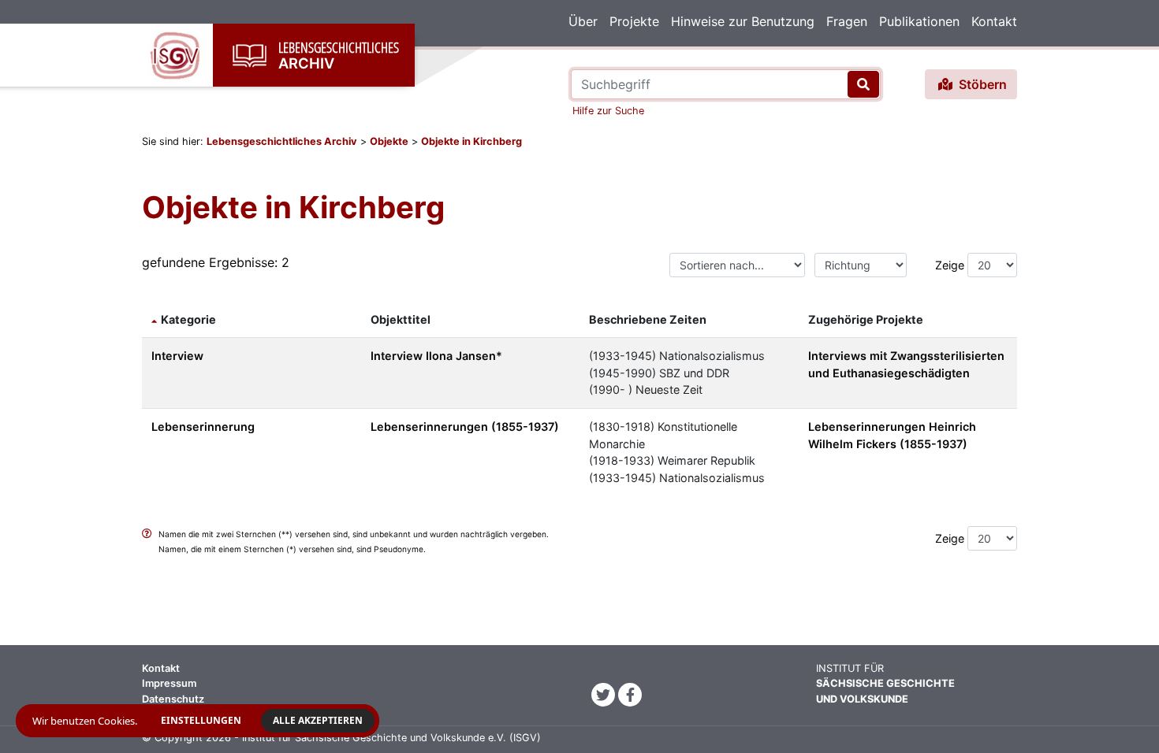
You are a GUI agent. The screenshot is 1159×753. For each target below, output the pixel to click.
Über (583, 21)
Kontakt (994, 21)
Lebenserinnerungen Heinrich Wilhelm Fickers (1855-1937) (892, 435)
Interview (177, 355)
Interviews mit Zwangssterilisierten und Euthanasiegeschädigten (906, 364)
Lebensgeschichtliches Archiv (282, 141)
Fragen (846, 21)
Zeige (949, 265)
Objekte (389, 141)
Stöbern (981, 84)
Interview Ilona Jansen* (436, 355)
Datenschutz (173, 699)
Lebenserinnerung (203, 426)
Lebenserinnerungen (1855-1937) (465, 426)
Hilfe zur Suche (608, 111)
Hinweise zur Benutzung (742, 21)
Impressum (169, 683)
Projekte (634, 21)
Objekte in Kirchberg (471, 141)
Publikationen (919, 21)
